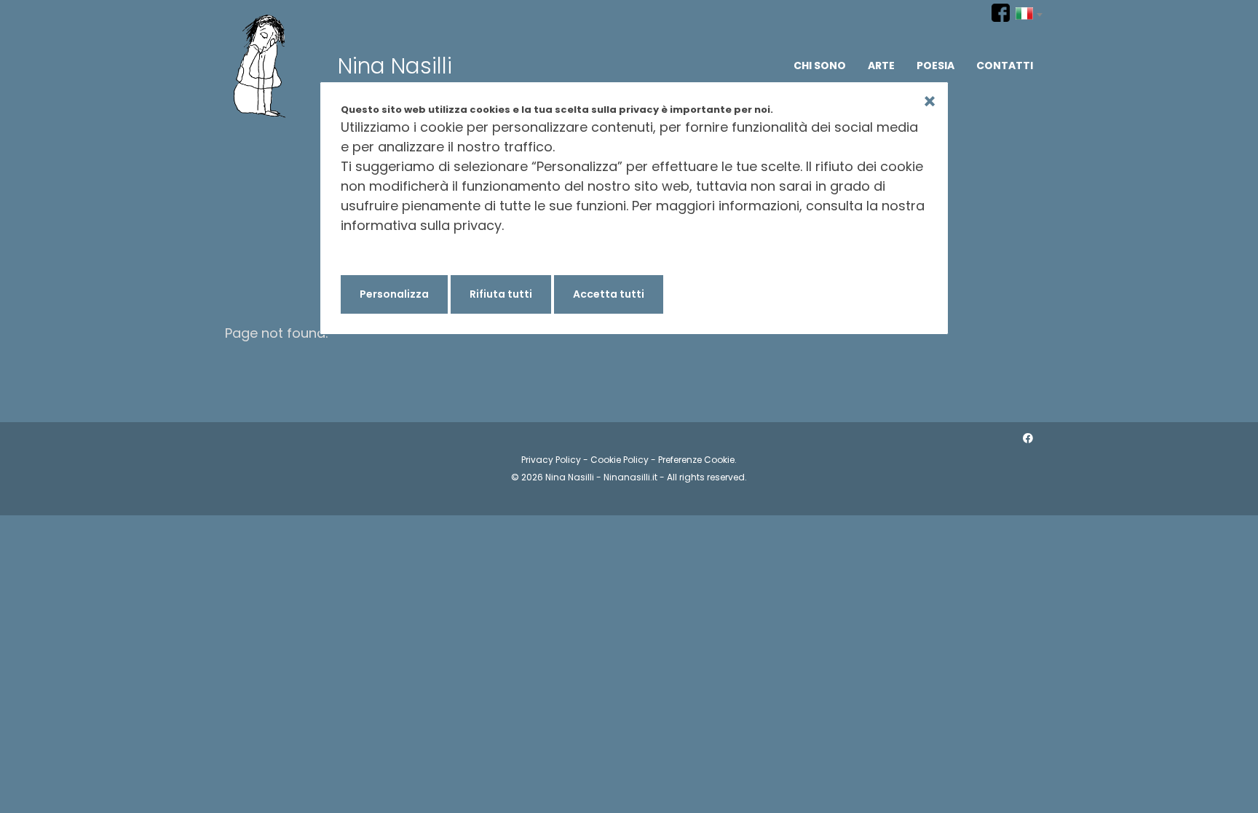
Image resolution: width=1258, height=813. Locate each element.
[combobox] (1029, 11)
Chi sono (820, 65)
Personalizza (394, 294)
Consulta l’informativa (413, 255)
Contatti (1004, 65)
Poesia (935, 65)
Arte (881, 65)
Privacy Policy (551, 459)
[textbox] (1029, 11)
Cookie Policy (619, 459)
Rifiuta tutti (501, 294)
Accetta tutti (608, 294)
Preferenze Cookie (696, 459)
